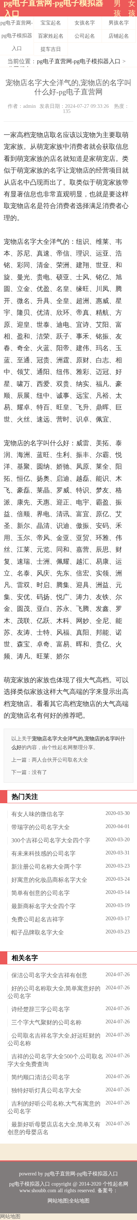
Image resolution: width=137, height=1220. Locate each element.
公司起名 (85, 36)
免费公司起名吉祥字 (37, 919)
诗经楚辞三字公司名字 (40, 1009)
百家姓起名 (51, 36)
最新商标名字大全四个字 (43, 906)
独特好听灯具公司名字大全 (46, 1090)
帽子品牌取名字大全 (37, 932)
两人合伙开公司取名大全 (60, 760)
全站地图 (79, 1201)
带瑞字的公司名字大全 (40, 827)
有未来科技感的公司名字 (43, 853)
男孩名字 (119, 23)
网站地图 (57, 1201)
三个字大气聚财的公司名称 (46, 1022)
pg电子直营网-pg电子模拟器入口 (16, 35)
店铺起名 (119, 36)
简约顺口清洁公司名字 (40, 1077)
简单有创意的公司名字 (40, 893)
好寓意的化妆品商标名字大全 (49, 880)
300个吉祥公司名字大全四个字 (50, 840)
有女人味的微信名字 (37, 814)
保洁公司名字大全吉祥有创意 (49, 975)
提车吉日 (51, 49)
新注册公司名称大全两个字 (46, 867)
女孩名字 (85, 23)
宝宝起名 (51, 23)
